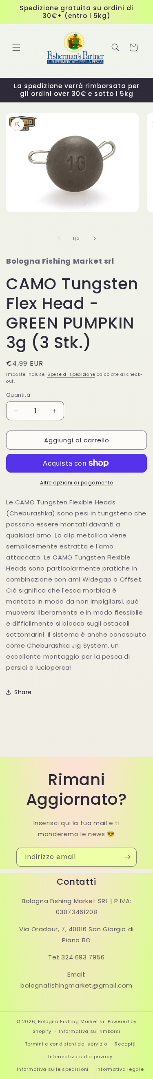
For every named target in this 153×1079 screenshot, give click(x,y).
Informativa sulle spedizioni (53, 1069)
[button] (16, 47)
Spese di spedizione (71, 374)
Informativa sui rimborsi (89, 1031)
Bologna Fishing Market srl (72, 1021)
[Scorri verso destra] (95, 238)
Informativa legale (120, 1069)
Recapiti (125, 1044)
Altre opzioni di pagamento (76, 482)
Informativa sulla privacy (80, 1056)
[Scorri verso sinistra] (59, 238)
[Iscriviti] (127, 857)
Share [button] (23, 692)
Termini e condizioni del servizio (66, 1044)
